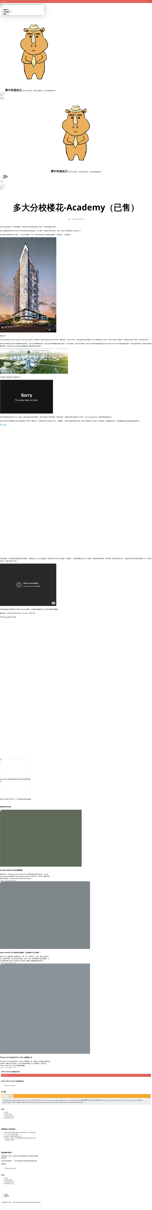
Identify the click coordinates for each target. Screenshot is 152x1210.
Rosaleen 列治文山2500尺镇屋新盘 (11, 870)
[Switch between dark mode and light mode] (2, 93)
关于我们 (2, 98)
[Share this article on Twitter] (2, 752)
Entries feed (8, 1114)
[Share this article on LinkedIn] (3, 752)
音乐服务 (6, 12)
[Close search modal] (1, 4)
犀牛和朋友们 (13, 90)
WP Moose (38, 1202)
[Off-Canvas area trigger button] (1, 181)
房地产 (6, 10)
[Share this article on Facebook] (0, 752)
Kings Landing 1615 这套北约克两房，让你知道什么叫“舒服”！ (20, 952)
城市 (4, 1096)
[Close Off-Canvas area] (1, 6)
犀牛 (5, 14)
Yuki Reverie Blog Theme (20, 1202)
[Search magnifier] (150, 1)
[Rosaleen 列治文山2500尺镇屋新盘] (41, 866)
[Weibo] (5, 17)
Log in (6, 1112)
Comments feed (9, 1116)
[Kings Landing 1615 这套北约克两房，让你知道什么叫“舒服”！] (45, 948)
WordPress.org (9, 1118)
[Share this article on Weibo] (4, 752)
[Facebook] (1, 17)
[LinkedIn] (4, 17)
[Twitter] (3, 17)
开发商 (10, 1096)
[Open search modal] (1, 96)
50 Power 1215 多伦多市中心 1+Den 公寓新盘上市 (16, 1057)
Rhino (69, 219)
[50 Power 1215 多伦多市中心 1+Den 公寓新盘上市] (45, 1053)
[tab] (4, 1096)
